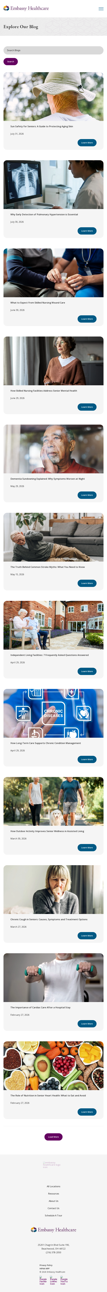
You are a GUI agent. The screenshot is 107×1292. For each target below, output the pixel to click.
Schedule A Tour (53, 1215)
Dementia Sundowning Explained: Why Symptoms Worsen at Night (47, 478)
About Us (53, 1201)
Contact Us (53, 1208)
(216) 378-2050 (53, 1252)
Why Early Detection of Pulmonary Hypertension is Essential (44, 214)
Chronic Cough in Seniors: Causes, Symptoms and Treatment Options (48, 919)
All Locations (53, 1186)
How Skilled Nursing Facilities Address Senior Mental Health (43, 390)
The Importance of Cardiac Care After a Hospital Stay (40, 1007)
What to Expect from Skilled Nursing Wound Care (37, 302)
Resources (53, 1193)
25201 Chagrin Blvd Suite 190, (53, 1244)
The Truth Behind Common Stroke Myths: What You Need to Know (47, 567)
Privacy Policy (46, 1265)
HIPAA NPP (44, 1268)
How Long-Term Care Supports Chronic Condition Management (45, 743)
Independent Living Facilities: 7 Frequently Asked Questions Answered (49, 655)
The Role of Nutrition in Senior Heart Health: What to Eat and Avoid (48, 1095)
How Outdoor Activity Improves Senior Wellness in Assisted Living (47, 831)
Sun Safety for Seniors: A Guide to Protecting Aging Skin (41, 126)
